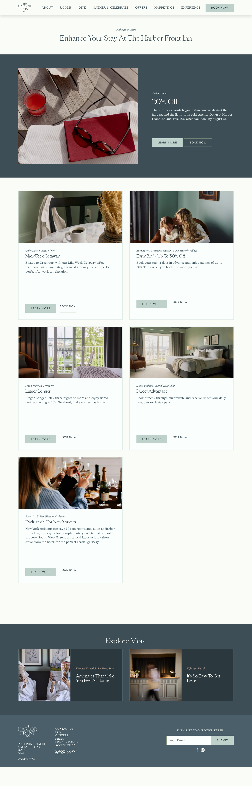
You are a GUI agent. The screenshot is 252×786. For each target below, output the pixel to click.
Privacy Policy (66, 742)
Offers (141, 7)
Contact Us (64, 728)
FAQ (58, 732)
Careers (61, 735)
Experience (191, 7)
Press (59, 738)
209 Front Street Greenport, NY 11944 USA (32, 748)
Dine (82, 7)
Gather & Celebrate (110, 7)
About (47, 7)
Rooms (66, 7)
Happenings (164, 7)
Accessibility (65, 745)
